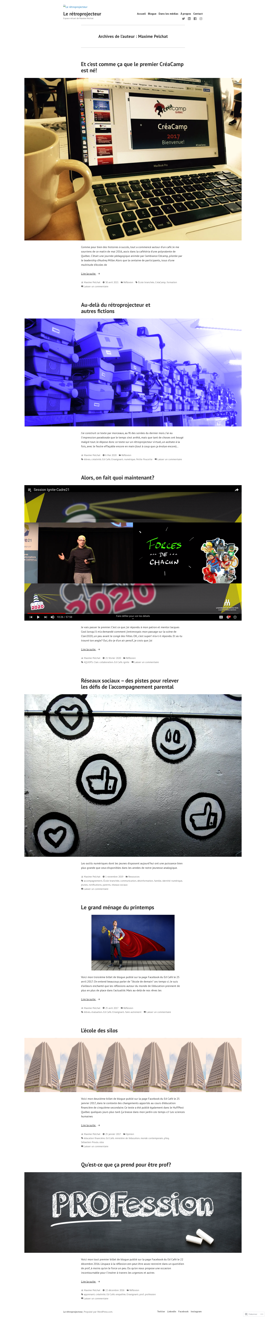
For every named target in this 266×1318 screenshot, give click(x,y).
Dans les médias (168, 14)
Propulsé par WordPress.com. (98, 1311)
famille (157, 880)
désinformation (145, 880)
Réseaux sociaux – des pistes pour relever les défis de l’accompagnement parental (130, 683)
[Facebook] (195, 18)
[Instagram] (200, 18)
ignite (126, 662)
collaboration (106, 662)
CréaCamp (160, 282)
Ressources (134, 876)
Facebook (183, 1311)
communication (128, 880)
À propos (186, 14)
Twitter (161, 1311)
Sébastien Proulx (89, 1142)
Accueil (141, 14)
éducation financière (94, 1138)
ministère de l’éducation (127, 1138)
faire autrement (133, 1012)
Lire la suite (88, 274)
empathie (121, 1294)
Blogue (152, 14)
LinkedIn (171, 1311)
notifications (95, 884)
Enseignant (117, 459)
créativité (96, 459)
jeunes (84, 884)
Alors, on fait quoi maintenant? (117, 477)
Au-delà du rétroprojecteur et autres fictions (115, 308)
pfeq (166, 1138)
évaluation (96, 1012)
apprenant (89, 1294)
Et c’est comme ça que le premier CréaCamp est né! (132, 67)
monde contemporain (152, 1138)
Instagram (196, 1311)
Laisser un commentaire (96, 286)
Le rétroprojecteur (82, 14)
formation (172, 282)
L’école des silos (99, 1030)
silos (101, 1142)
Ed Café (106, 459)
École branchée (146, 282)
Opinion (130, 1134)
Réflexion (128, 282)
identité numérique (172, 880)
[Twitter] (184, 18)
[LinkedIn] (189, 18)
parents (107, 884)
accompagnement (93, 880)
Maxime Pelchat (92, 282)
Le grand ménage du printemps (117, 907)
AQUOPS (88, 662)
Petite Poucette (144, 459)
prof (141, 1294)
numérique (129, 459)
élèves (87, 459)
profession (150, 1294)
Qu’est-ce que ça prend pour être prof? (126, 1164)
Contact (198, 14)
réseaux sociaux (120, 884)
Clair (96, 662)
